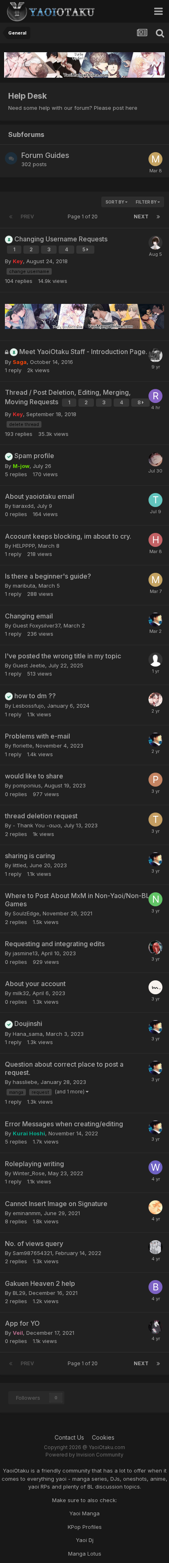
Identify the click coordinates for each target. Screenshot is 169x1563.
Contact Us (69, 1437)
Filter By (147, 201)
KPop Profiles (85, 1527)
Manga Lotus (84, 1553)
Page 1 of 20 (84, 216)
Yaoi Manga (84, 1513)
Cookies (103, 1437)
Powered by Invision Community (84, 1455)
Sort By (115, 201)
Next (141, 216)
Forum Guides (45, 155)
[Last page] (158, 217)
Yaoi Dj (85, 1540)
